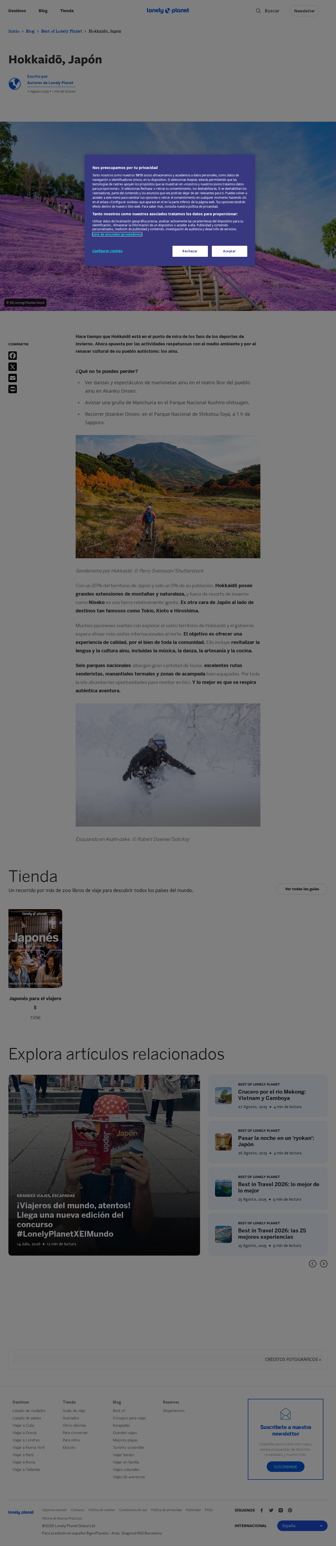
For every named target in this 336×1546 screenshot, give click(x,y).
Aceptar (229, 251)
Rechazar (190, 251)
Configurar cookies (107, 251)
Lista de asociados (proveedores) (117, 234)
